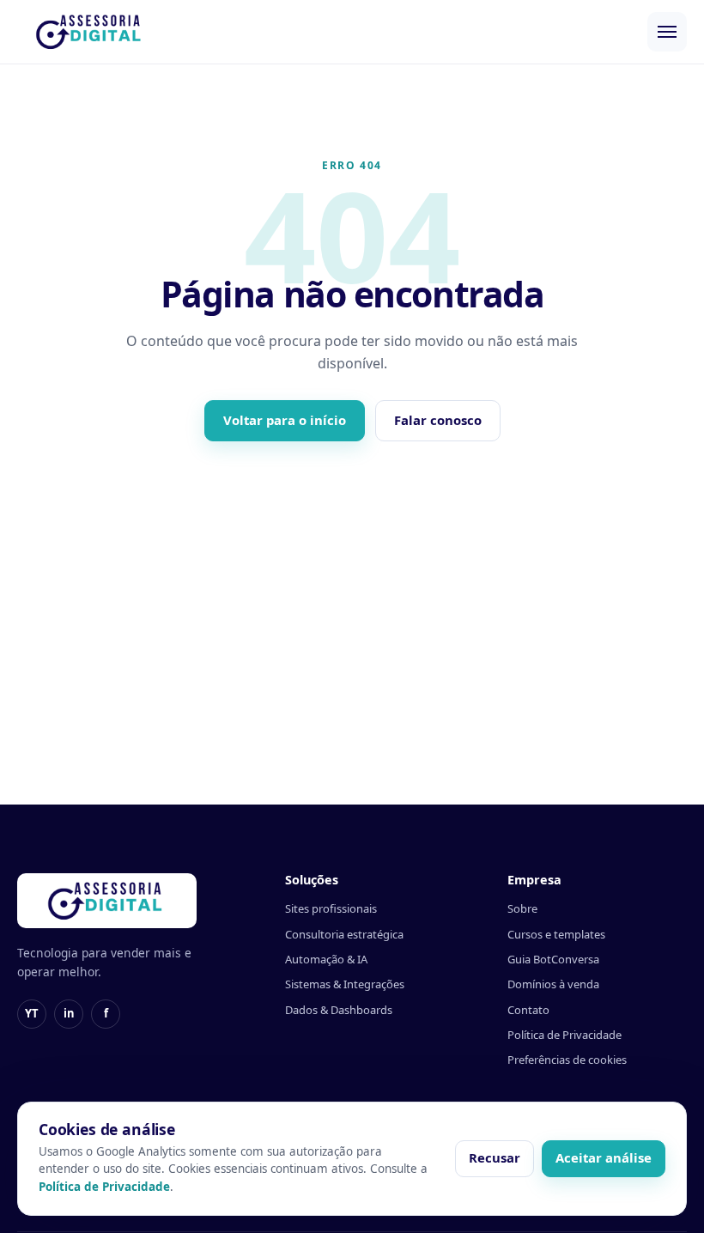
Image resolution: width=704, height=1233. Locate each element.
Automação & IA (326, 959)
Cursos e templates (556, 934)
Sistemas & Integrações (344, 984)
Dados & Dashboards (338, 1009)
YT (32, 1013)
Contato (528, 1009)
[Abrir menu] (667, 32)
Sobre (522, 908)
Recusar (494, 1157)
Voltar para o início (284, 419)
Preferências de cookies (567, 1059)
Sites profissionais (331, 908)
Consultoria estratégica (344, 934)
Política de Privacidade (564, 1034)
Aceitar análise (603, 1157)
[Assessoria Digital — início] (90, 32)
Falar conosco (438, 419)
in (69, 1013)
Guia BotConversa (553, 959)
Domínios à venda (553, 984)
